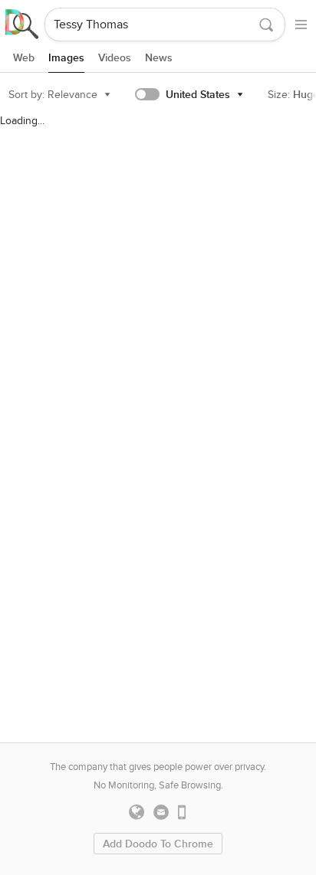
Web (24, 57)
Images (66, 57)
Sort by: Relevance (52, 94)
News (159, 57)
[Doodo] (22, 24)
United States (198, 94)
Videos (114, 57)
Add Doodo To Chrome (158, 843)
